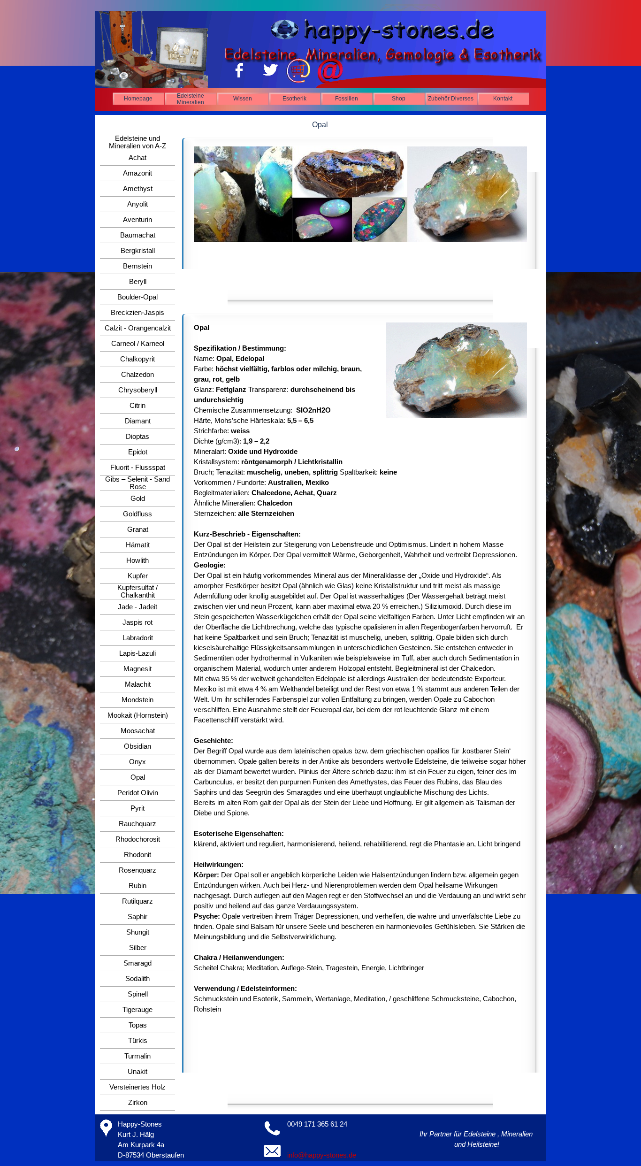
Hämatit (138, 545)
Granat (137, 529)
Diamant (138, 421)
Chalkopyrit (137, 359)
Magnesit (137, 669)
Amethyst (138, 188)
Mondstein (137, 700)
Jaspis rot (137, 622)
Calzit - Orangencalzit (138, 328)
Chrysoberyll (137, 390)
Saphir (137, 917)
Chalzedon (137, 374)
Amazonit (137, 173)
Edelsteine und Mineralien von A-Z (137, 142)
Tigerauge (137, 1009)
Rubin (137, 886)
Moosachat (138, 731)
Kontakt (502, 98)
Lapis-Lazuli (137, 653)
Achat (137, 157)
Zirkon (137, 1102)
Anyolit (137, 204)
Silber (137, 947)
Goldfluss (137, 514)
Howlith (137, 560)
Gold (137, 498)
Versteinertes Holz (137, 1087)
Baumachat (137, 235)
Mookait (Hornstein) (137, 715)
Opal (137, 777)
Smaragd (137, 963)
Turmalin (137, 1056)
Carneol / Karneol (137, 343)
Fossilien (346, 98)
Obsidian (137, 746)
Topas (138, 1025)
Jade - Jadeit (137, 607)
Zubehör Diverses (450, 98)
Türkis (137, 1040)
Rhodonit (137, 855)
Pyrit (137, 808)
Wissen (242, 98)
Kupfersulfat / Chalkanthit (137, 591)
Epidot (137, 452)
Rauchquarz (137, 824)
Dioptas (137, 436)
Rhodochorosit (137, 839)
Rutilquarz (137, 901)
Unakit (137, 1071)
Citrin (137, 405)
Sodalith (137, 978)
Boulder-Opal (137, 297)
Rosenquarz (137, 870)
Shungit (137, 932)
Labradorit (137, 638)
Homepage (138, 98)
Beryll (137, 281)
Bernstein (137, 266)
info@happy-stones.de (321, 1155)
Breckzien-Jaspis (137, 312)
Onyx (137, 762)
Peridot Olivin (137, 793)
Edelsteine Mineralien (190, 99)
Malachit (138, 684)
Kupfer (138, 576)
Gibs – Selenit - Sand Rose (137, 483)
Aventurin (137, 219)
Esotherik (294, 98)
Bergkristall (138, 250)
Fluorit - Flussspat (137, 467)
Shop (398, 98)
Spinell (138, 994)
